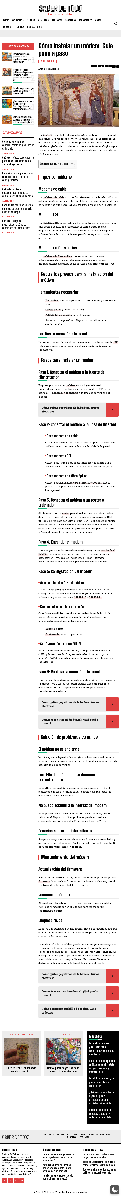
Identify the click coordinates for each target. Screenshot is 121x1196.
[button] (115, 23)
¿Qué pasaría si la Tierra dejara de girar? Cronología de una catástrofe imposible (23, 105)
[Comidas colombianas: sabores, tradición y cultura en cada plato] (7, 119)
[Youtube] (21, 1180)
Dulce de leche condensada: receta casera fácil (21, 1069)
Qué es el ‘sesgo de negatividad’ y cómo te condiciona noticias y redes (16, 224)
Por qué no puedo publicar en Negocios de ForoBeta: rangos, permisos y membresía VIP (23, 75)
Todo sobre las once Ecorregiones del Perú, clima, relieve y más (99, 1171)
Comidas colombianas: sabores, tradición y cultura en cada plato (23, 119)
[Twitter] (101, 68)
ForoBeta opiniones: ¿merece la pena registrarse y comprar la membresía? (23, 58)
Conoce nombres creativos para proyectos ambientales (98, 1156)
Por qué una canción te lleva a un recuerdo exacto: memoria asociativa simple (17, 208)
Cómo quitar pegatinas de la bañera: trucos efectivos (63, 1069)
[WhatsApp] (115, 68)
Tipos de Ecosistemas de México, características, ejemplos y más (99, 1163)
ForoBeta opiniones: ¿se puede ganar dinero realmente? (23, 91)
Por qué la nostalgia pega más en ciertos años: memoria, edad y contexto (17, 177)
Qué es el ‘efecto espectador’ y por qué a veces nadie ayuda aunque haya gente (18, 161)
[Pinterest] (108, 68)
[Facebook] (94, 68)
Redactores (52, 69)
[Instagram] (10, 1180)
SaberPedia (8, 153)
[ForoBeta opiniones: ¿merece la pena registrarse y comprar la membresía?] (7, 56)
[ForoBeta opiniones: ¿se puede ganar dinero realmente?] (7, 90)
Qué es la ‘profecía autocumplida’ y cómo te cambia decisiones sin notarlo (17, 193)
